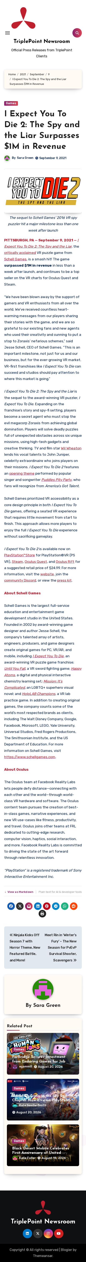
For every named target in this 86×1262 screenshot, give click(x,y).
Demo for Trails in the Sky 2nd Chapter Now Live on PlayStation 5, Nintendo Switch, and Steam (42, 1100)
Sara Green (25, 158)
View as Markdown (19, 891)
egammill (25, 1066)
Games (11, 103)
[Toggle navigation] (7, 32)
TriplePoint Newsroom (42, 41)
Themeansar (42, 1256)
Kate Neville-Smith (32, 1105)
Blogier (66, 1250)
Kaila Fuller (27, 1158)
